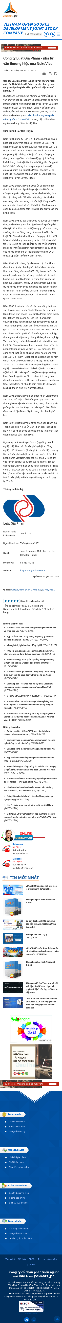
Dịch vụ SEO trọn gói (18, 1203)
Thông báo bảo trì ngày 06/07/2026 (36, 936)
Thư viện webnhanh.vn (19, 1167)
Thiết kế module (16, 1162)
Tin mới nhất (24, 877)
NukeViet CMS (19, 1296)
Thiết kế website (17, 1121)
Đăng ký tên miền (17, 1126)
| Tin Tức (32, 1259)
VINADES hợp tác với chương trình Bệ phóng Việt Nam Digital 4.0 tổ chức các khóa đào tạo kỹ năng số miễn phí (28, 704)
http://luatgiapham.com (32, 570)
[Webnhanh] (31, 1028)
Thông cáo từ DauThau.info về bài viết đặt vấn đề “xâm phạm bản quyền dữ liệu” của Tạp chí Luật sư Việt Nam (42, 988)
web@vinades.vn (20, 853)
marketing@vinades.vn (23, 868)
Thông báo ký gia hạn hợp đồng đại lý (24, 645)
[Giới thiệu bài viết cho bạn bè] (44, 73)
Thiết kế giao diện (17, 1157)
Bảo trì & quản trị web (19, 1193)
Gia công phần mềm (18, 1228)
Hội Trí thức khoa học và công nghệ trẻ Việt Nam (30, 805)
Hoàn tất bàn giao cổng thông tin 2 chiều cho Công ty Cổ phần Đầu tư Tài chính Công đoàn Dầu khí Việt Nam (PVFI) (30, 769)
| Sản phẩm (51, 1259)
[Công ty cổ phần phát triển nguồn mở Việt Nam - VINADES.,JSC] (11, 10)
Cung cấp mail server (19, 1233)
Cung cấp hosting (17, 1131)
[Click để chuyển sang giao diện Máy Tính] (33, 1319)
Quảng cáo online (17, 1198)
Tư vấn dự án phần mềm (20, 1238)
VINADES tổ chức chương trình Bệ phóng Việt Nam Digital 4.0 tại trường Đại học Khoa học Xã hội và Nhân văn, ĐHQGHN (29, 716)
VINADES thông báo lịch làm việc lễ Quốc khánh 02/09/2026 (41, 887)
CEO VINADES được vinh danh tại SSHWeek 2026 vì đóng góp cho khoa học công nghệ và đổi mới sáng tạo (41, 1003)
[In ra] (50, 73)
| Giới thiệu (21, 1259)
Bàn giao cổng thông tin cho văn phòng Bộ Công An (31, 749)
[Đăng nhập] (52, 34)
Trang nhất (10, 1259)
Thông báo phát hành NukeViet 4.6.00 (40, 963)
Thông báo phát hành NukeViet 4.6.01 (40, 901)
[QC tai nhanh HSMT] (31, 47)
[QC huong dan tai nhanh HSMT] (31, 1061)
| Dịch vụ (41, 1259)
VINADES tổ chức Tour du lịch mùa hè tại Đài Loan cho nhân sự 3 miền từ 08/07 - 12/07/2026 (42, 951)
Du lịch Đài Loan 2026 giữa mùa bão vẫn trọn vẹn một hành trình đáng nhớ (41, 924)
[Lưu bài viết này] (56, 73)
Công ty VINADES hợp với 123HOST (24, 696)
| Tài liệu (31, 1264)
